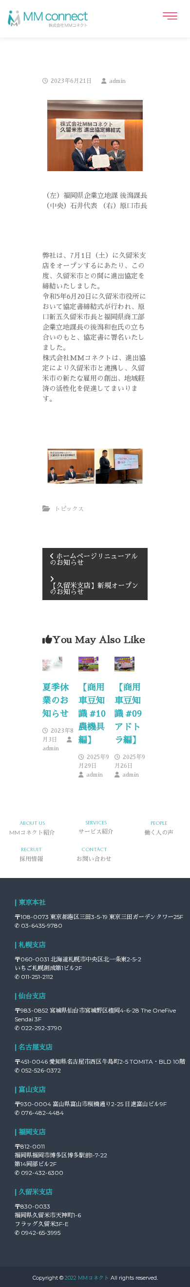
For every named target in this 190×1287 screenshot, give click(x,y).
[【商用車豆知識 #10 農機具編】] (88, 663)
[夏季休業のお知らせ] (52, 663)
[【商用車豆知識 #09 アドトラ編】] (124, 663)
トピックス (69, 509)
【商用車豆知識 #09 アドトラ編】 (128, 713)
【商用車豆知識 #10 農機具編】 (92, 713)
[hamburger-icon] (169, 16)
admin (117, 81)
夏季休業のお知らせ (55, 700)
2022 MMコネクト (87, 1277)
